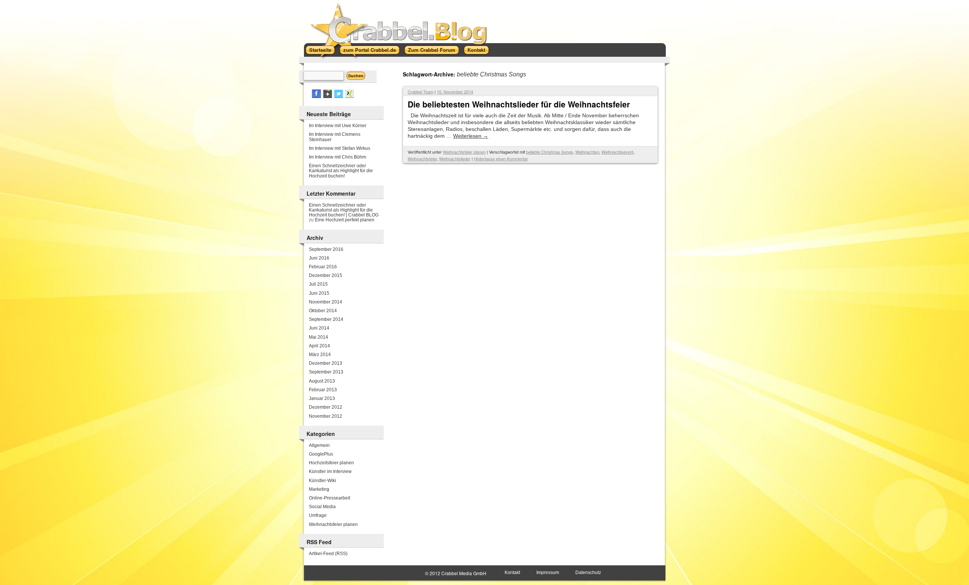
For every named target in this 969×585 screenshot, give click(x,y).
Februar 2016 (323, 266)
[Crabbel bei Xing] (349, 96)
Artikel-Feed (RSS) (328, 553)
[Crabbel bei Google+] (327, 96)
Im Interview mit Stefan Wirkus (339, 148)
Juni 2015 (319, 293)
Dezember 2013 (325, 363)
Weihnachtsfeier (422, 159)
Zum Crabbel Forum (431, 49)
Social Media (322, 506)
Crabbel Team (420, 92)
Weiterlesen (470, 136)
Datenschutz (588, 572)
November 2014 (325, 302)
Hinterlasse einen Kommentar (501, 159)
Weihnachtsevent (617, 152)
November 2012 (325, 416)
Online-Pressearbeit (329, 498)
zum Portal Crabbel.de (369, 49)
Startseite (320, 49)
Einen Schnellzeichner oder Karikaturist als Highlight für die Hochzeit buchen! (341, 170)
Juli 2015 (318, 284)
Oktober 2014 (323, 310)
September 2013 (326, 372)
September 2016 (326, 249)
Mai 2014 (318, 337)
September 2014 (326, 319)
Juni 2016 (319, 258)
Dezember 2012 (325, 407)
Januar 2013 (322, 398)
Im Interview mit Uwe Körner (337, 125)
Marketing (319, 489)
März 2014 (320, 354)
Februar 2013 (323, 389)
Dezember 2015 (325, 275)
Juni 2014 (319, 328)
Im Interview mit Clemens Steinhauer (334, 137)
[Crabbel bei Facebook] (316, 96)
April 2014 (319, 346)
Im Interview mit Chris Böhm (337, 157)
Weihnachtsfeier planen (464, 152)
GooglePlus (321, 454)
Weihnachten (587, 152)
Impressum (547, 572)
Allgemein (319, 445)
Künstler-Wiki (322, 480)
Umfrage (318, 515)
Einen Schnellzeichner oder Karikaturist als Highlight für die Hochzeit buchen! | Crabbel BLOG (344, 210)
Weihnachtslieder (454, 159)
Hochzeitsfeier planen (331, 462)
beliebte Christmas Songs (549, 152)
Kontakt (476, 49)
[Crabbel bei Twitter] (338, 96)
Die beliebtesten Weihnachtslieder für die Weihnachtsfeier (519, 104)
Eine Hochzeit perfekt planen (344, 219)
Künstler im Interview (330, 471)
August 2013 (322, 381)
